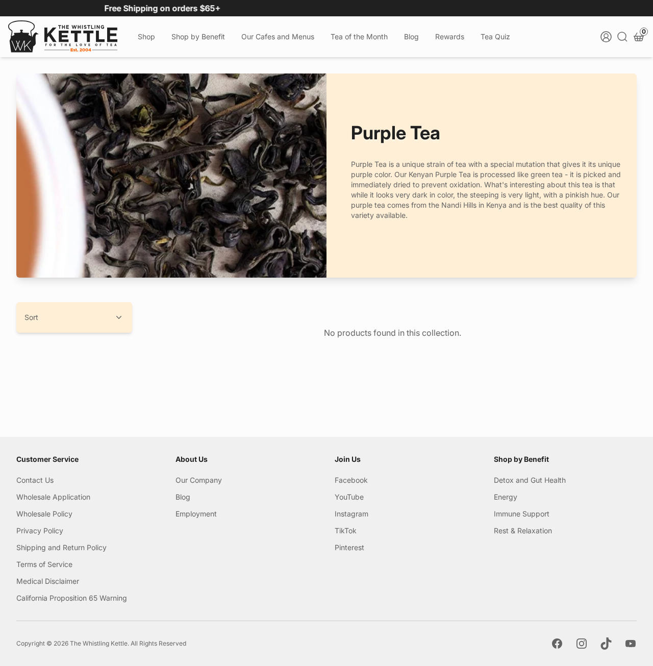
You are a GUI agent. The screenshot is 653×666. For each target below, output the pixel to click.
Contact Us (35, 480)
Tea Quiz (495, 36)
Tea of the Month (359, 36)
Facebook (351, 480)
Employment (196, 513)
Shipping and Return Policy (61, 547)
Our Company (198, 480)
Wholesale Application (53, 496)
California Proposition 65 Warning (71, 598)
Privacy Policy (39, 530)
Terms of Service (44, 564)
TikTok (346, 530)
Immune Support (521, 513)
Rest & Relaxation (523, 530)
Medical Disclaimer (47, 581)
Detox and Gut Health (530, 480)
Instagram (351, 513)
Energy (505, 496)
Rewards (449, 36)
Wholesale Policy (44, 513)
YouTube (349, 496)
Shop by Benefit (198, 36)
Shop (146, 36)
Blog (411, 36)
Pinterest (349, 547)
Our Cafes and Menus (277, 36)
